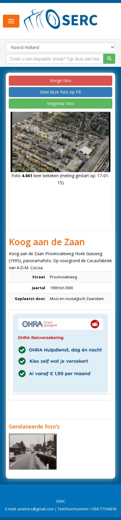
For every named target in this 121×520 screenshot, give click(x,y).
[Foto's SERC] (61, 20)
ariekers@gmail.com (36, 508)
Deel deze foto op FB (60, 92)
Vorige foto (60, 80)
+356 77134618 (103, 508)
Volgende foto (60, 103)
